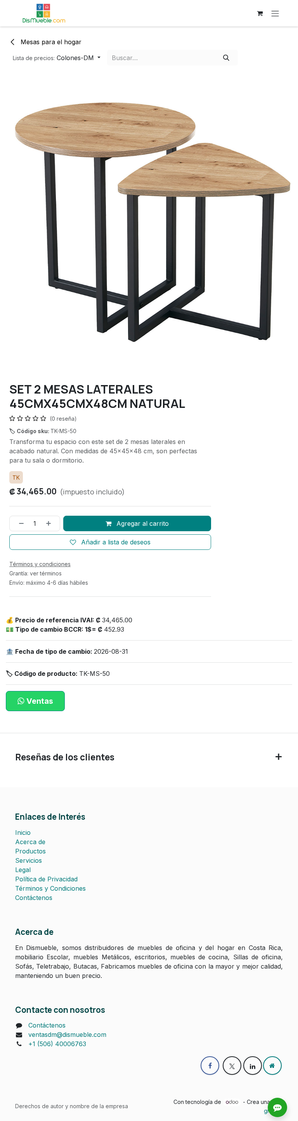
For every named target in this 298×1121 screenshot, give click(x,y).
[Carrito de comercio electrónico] (259, 13)
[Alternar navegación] (275, 13)
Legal (23, 870)
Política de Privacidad (46, 879)
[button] (56, 57)
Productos (30, 851)
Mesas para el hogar (50, 42)
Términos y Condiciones (50, 888)
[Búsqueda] (226, 57)
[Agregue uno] (51, 523)
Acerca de (30, 842)
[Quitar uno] (19, 523)
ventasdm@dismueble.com (67, 1034)
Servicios (28, 860)
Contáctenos (33, 898)
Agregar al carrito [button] (141, 523)
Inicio (23, 832)
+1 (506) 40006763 (57, 1044)
